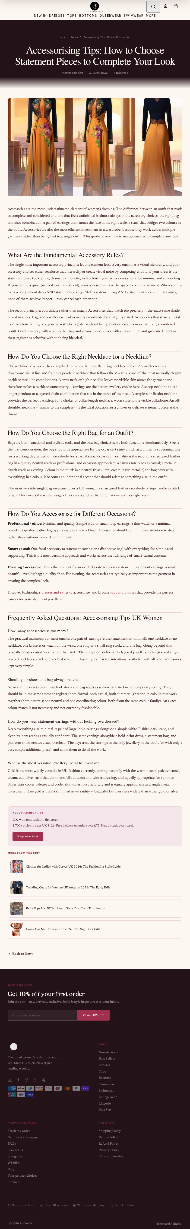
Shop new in (26, 836)
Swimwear (106, 1090)
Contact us (15, 1150)
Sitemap (13, 1182)
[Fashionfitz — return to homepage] (95, 7)
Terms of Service (111, 1156)
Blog (11, 1169)
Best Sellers (107, 1058)
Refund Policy (109, 1144)
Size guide (15, 1156)
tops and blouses (123, 592)
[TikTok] (18, 1079)
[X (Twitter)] (43, 1079)
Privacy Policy (109, 1150)
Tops (102, 1071)
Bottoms (105, 1078)
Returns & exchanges (22, 1137)
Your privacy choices (22, 1176)
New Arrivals (108, 1052)
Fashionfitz (26, 1223)
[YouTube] (35, 1079)
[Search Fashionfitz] (153, 7)
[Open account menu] (165, 6)
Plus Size (105, 1110)
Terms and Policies (168, 1224)
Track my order (19, 1131)
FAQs (12, 1144)
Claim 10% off (93, 1015)
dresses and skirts (54, 592)
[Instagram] (10, 1079)
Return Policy (108, 1137)
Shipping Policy (110, 1131)
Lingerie (105, 1103)
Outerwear (106, 1084)
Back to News (22, 954)
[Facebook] (26, 1079)
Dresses (104, 1065)
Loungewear (108, 1097)
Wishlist (13, 1163)
